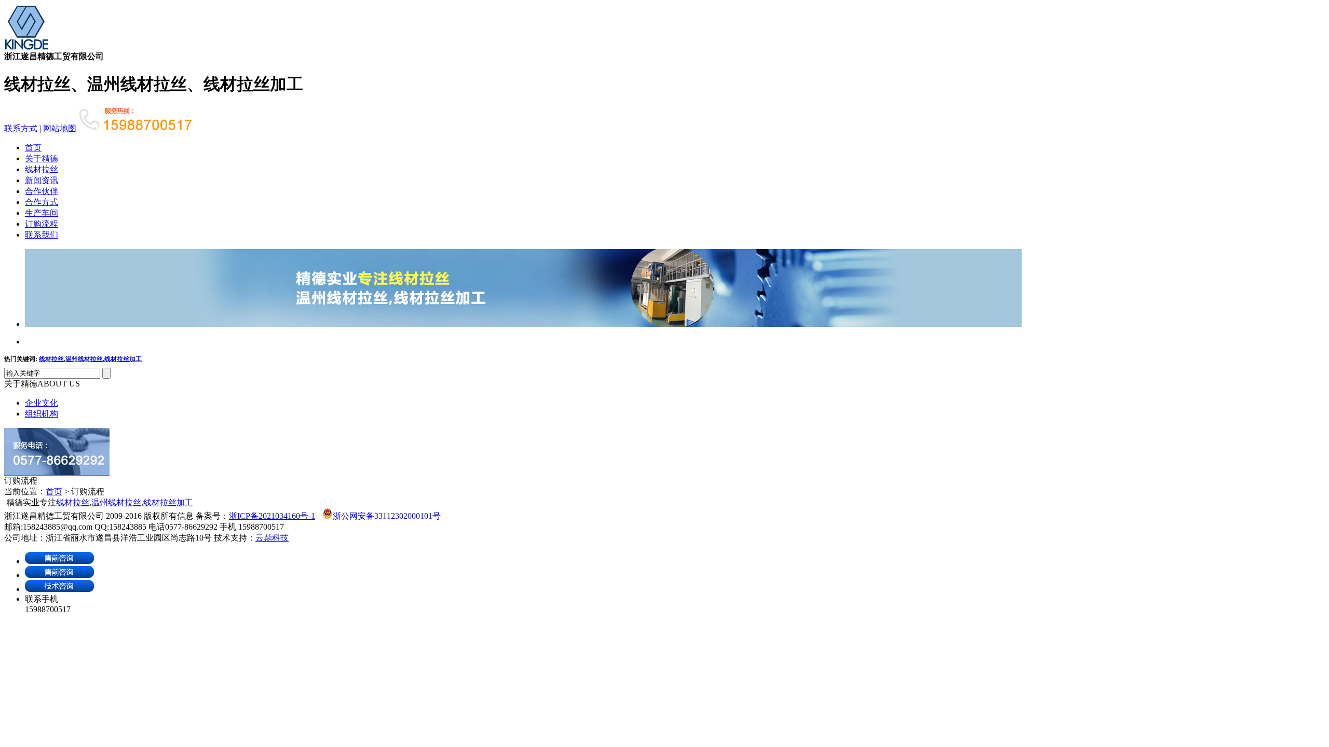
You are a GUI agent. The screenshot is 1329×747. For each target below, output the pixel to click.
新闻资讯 (41, 180)
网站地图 (59, 128)
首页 (33, 147)
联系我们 (41, 234)
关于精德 (41, 158)
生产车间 (41, 213)
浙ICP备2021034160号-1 (272, 515)
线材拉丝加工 (123, 359)
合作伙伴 (41, 191)
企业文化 (41, 402)
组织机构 (41, 413)
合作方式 (41, 202)
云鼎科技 (272, 537)
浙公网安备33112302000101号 (387, 515)
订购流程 (41, 223)
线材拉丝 (41, 169)
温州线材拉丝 (84, 359)
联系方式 (20, 128)
